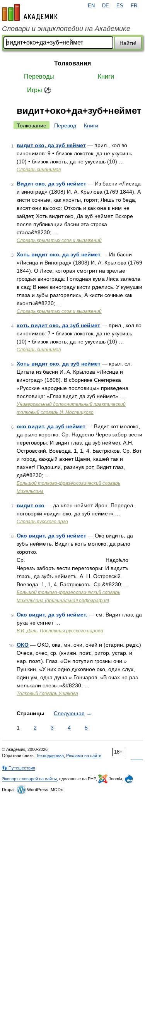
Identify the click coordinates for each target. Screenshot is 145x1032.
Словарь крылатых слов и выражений (59, 240)
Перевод (65, 125)
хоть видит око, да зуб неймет (58, 325)
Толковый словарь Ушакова (47, 693)
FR (134, 6)
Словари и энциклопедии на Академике (66, 29)
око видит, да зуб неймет (51, 426)
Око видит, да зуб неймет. (52, 614)
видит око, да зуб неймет (51, 145)
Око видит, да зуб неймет (51, 535)
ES (119, 6)
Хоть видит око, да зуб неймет (59, 254)
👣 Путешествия (18, 768)
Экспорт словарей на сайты (29, 778)
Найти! (127, 43)
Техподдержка (50, 755)
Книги (106, 76)
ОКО (23, 645)
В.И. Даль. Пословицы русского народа (60, 631)
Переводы (39, 76)
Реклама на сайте (83, 755)
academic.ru (30, 12)
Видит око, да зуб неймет (51, 183)
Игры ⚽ (39, 90)
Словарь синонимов (39, 169)
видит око (30, 505)
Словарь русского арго (42, 521)
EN (91, 6)
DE (105, 6)
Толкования (72, 63)
